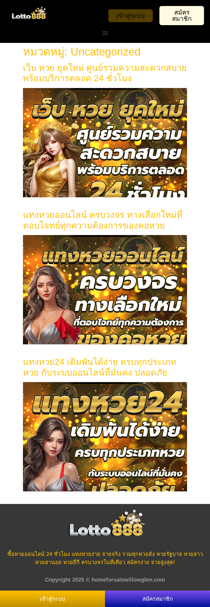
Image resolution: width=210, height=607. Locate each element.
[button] (105, 32)
